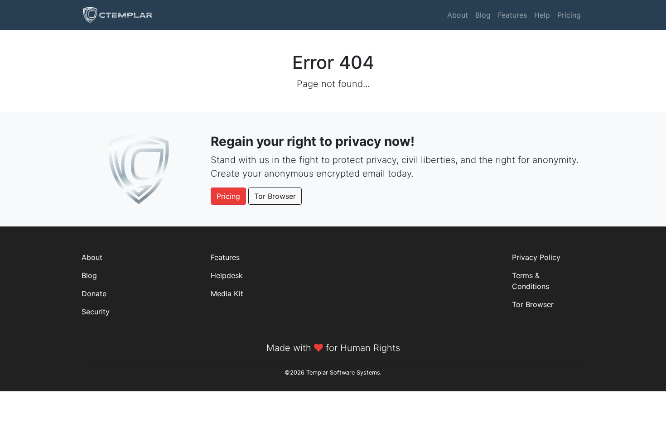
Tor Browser (275, 196)
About (457, 14)
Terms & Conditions (530, 281)
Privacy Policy (536, 257)
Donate (94, 293)
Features (512, 14)
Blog (483, 14)
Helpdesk (227, 275)
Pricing (569, 14)
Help (542, 14)
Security (96, 311)
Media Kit (227, 293)
